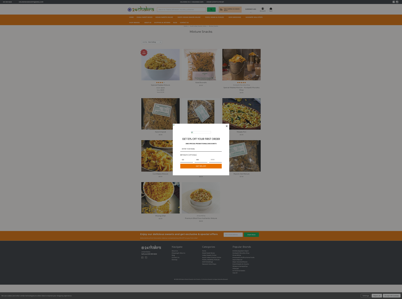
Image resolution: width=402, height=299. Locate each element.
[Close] (226, 126)
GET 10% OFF (201, 166)
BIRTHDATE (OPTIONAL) (188, 155)
